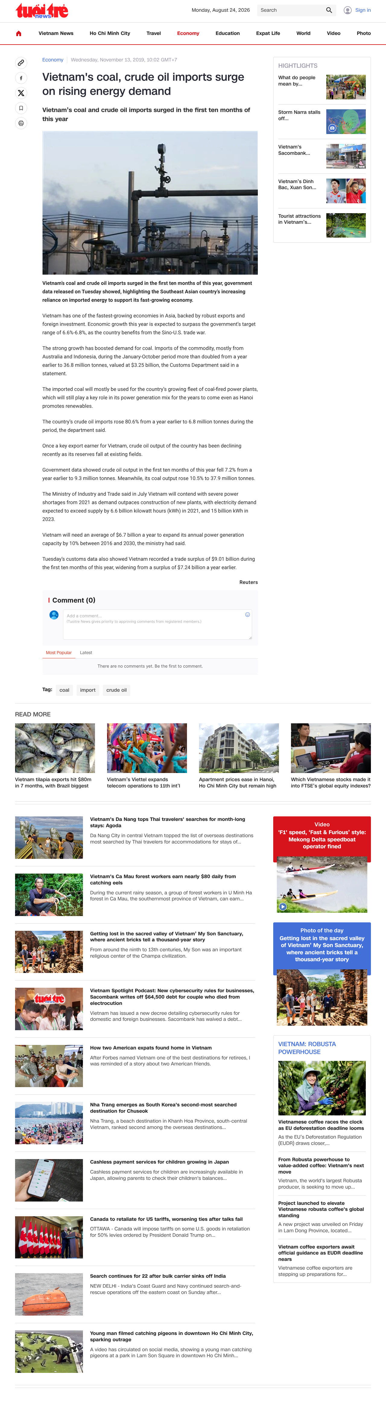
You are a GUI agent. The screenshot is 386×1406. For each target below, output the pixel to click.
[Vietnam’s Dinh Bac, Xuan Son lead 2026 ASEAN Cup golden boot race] (346, 191)
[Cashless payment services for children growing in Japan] (49, 1180)
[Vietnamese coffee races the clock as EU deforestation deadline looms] (322, 1088)
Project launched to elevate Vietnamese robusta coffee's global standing (321, 1209)
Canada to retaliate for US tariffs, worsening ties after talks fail (166, 1219)
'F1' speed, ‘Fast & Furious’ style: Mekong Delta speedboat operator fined (322, 839)
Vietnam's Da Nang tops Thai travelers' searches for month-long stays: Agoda (167, 822)
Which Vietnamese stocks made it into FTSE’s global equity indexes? (331, 783)
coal (64, 690)
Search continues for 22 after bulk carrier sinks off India (158, 1276)
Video (333, 33)
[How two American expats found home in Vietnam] (49, 1066)
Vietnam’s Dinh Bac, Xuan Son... (297, 185)
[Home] (18, 33)
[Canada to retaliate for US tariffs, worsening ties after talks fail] (49, 1237)
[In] (21, 123)
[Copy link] (21, 63)
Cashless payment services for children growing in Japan (159, 1162)
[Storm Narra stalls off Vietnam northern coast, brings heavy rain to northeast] (346, 121)
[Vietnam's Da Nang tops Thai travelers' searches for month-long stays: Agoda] (49, 837)
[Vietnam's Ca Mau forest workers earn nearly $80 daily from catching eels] (49, 895)
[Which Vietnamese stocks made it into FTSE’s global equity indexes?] (331, 748)
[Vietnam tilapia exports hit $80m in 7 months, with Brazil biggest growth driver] (55, 748)
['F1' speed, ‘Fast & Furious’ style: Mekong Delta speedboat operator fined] (322, 884)
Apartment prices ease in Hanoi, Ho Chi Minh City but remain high (238, 783)
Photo (364, 33)
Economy (188, 33)
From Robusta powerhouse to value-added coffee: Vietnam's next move (321, 1166)
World (303, 33)
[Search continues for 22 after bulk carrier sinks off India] (49, 1294)
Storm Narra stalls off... (299, 115)
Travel (154, 33)
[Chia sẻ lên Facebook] (21, 78)
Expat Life (268, 33)
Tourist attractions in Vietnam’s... (299, 219)
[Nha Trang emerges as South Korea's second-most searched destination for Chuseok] (49, 1123)
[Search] (329, 10)
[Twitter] (21, 93)
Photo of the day (322, 930)
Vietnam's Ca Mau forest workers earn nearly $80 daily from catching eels (163, 880)
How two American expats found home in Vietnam (151, 1048)
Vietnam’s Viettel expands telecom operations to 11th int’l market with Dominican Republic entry (145, 783)
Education (228, 33)
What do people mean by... (296, 81)
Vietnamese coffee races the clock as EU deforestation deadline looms (321, 1125)
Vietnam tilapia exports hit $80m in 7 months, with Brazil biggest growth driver (53, 783)
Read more (33, 714)
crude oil (116, 690)
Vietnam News (56, 33)
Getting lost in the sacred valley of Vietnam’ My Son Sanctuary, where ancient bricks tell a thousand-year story (166, 937)
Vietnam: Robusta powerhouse (307, 1048)
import (88, 690)
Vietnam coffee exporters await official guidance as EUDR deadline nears (320, 1253)
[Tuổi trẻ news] (41, 10)
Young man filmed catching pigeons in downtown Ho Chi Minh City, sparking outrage (171, 1336)
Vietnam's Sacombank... (294, 150)
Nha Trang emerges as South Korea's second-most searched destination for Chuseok (163, 1108)
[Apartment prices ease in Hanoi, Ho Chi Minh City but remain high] (239, 748)
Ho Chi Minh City (110, 33)
